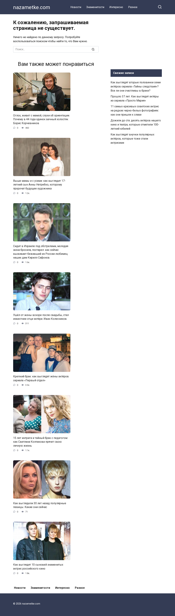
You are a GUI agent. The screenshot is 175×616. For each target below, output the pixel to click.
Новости (75, 7)
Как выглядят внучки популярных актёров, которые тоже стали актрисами (132, 138)
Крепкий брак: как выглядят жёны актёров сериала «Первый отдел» (41, 378)
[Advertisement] (136, 41)
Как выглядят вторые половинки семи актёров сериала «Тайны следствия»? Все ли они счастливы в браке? (136, 86)
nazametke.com (31, 7)
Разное (132, 7)
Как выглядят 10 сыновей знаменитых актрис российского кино (38, 566)
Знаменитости (95, 7)
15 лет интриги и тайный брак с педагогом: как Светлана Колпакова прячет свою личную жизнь (40, 441)
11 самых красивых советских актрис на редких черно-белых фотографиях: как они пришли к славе (135, 110)
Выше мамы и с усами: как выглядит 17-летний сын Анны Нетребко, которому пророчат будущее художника (39, 184)
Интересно (116, 7)
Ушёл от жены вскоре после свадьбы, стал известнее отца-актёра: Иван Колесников (41, 316)
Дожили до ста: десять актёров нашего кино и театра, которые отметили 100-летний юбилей (136, 124)
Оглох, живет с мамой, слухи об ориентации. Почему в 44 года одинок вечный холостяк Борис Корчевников (41, 119)
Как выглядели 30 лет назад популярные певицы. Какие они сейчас (39, 505)
